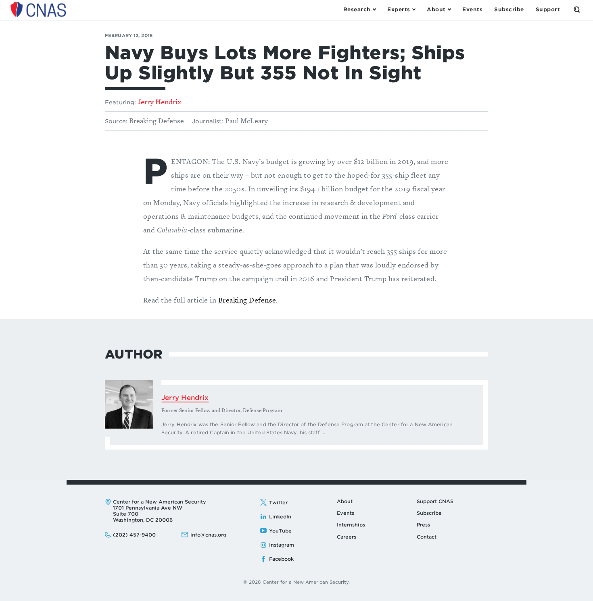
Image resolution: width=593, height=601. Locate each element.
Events (345, 513)
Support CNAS (435, 501)
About (345, 501)
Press (423, 525)
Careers (346, 537)
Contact (426, 537)
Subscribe (429, 513)
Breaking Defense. (248, 300)
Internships (351, 525)
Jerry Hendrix (159, 102)
